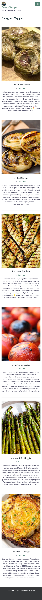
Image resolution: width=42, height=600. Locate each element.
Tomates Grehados (21, 364)
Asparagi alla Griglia (21, 458)
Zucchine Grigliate (21, 271)
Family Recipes (10, 7)
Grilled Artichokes (21, 84)
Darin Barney (22, 88)
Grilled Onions (21, 177)
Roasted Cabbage (21, 551)
